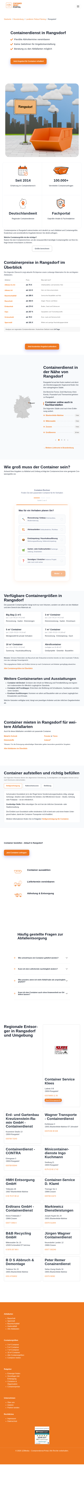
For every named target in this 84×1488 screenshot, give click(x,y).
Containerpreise (13, 1387)
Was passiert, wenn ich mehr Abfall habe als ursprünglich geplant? (41, 981)
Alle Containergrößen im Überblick (18, 668)
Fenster (47, 736)
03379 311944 (50, 1223)
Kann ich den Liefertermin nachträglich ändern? (38, 969)
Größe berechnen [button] (42, 249)
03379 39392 (50, 1276)
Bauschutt (8, 301)
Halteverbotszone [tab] (32, 786)
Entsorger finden (13, 1373)
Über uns (11, 1402)
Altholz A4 (8, 290)
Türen (55, 736)
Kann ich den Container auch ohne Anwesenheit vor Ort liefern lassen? (41, 993)
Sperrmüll (8, 322)
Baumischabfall (10, 296)
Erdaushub (9, 306)
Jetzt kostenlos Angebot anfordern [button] (42, 346)
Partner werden (13, 1408)
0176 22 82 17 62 (51, 1169)
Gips (6, 312)
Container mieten (14, 1358)
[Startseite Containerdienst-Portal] (14, 6)
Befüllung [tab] (47, 786)
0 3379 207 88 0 (12, 1249)
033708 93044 (11, 1165)
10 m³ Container (13, 1352)
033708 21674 (50, 1196)
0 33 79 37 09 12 (12, 1196)
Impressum (11, 1419)
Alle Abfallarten (13, 1329)
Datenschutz (12, 1421)
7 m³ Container (13, 1350)
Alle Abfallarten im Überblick (15, 748)
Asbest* (47, 740)
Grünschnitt (9, 317)
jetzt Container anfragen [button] (17, 853)
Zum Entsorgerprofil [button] (53, 1100)
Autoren (10, 1405)
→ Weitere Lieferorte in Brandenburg (58, 448)
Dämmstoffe (9, 740)
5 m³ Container (13, 1347)
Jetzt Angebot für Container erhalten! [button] (28, 61)
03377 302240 (50, 1249)
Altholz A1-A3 (10, 285)
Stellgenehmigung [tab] (13, 786)
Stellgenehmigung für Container (55, 819)
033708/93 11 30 (51, 1096)
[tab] (42, 958)
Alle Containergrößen (15, 1355)
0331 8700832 (11, 1276)
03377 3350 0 (11, 1223)
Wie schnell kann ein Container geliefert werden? (38, 958)
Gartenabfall (12, 1326)
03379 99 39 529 (51, 1131)
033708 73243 (11, 1139)
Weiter (57, 573)
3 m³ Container (13, 1345)
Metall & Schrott (10, 736)
